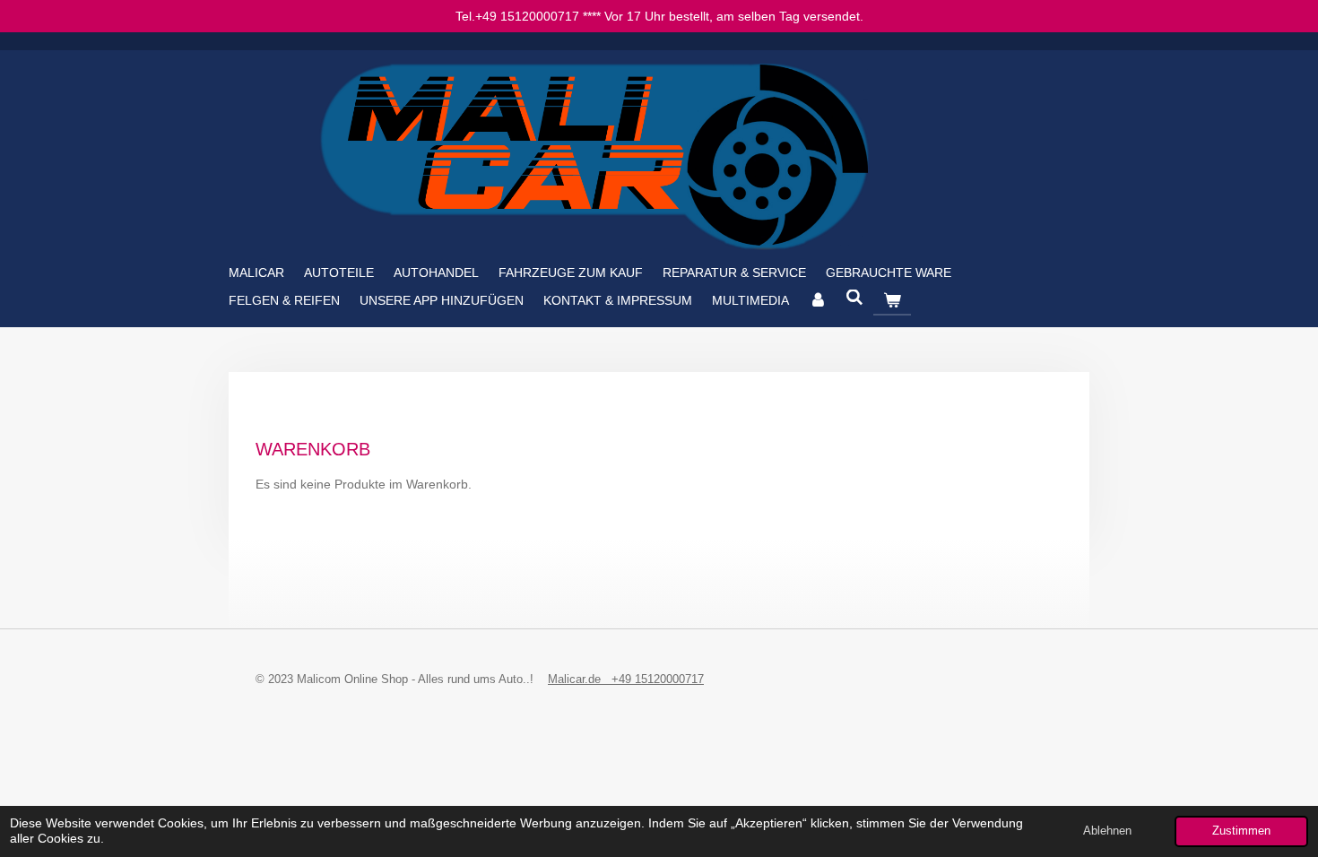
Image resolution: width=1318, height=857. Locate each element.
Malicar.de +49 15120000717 (626, 679)
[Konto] (818, 300)
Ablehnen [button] (1107, 831)
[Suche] (855, 297)
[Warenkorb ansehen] (892, 300)
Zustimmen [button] (1241, 831)
